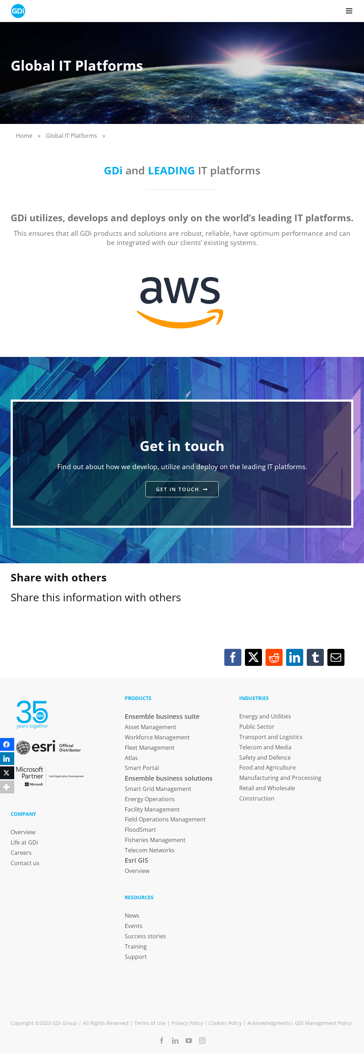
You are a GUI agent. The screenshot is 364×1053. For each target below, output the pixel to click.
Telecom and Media (265, 747)
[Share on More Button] (7, 787)
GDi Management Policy (323, 1023)
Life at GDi (24, 842)
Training (136, 946)
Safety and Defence (265, 757)
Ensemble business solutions (169, 778)
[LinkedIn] (294, 657)
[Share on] (7, 801)
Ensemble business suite (162, 716)
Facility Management (152, 809)
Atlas (131, 758)
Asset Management (150, 727)
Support (136, 957)
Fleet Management (150, 747)
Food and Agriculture (267, 767)
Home (24, 136)
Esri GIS (136, 860)
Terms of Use (150, 1023)
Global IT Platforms (71, 136)
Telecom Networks (150, 850)
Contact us (25, 863)
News (132, 915)
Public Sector (256, 727)
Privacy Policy (187, 1023)
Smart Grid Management (158, 789)
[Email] (336, 657)
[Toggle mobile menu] (349, 11)
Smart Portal (142, 768)
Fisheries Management (155, 840)
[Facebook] (233, 657)
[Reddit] (274, 657)
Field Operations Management (165, 819)
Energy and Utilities (265, 716)
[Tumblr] (315, 657)
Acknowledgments (269, 1023)
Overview (23, 832)
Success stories (145, 936)
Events (134, 926)
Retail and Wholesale (267, 788)
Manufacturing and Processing (280, 778)
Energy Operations (150, 799)
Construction (256, 798)
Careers (21, 853)
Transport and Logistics (271, 737)
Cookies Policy (225, 1023)
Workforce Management (157, 737)
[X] (253, 657)
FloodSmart (140, 830)
